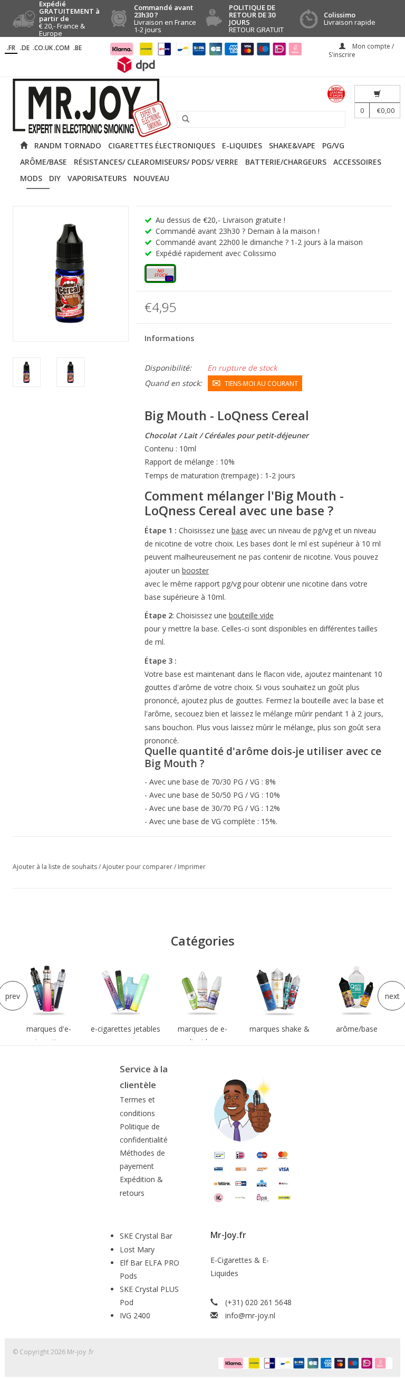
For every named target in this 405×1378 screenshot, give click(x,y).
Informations (169, 338)
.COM (62, 47)
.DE (25, 47)
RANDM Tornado (67, 145)
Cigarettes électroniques (161, 145)
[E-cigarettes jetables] (125, 991)
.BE (77, 47)
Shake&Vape (292, 145)
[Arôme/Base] (356, 991)
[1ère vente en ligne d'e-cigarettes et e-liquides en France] (202, 108)
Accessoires (357, 162)
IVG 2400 (135, 1315)
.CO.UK (43, 47)
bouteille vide (251, 615)
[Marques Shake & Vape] (279, 991)
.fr (11, 47)
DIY (55, 178)
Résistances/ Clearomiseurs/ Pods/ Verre (156, 162)
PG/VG (333, 145)
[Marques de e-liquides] (202, 991)
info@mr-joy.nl (250, 1315)
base (240, 530)
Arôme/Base (43, 162)
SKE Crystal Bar (146, 1236)
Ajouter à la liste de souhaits (56, 866)
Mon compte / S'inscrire (361, 50)
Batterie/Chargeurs (285, 162)
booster (195, 570)
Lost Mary (137, 1249)
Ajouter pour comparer (138, 866)
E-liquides (242, 145)
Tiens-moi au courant (261, 383)
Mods (31, 178)
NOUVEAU (151, 178)
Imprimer (192, 866)
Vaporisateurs (97, 178)
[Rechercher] (182, 119)
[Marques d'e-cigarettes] (48, 991)
